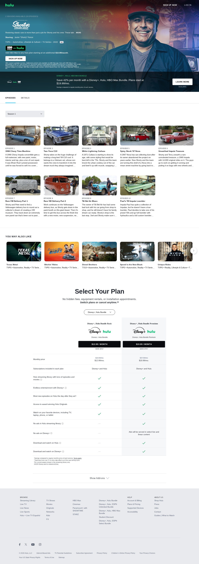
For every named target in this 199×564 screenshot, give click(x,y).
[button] (10, 97)
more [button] (78, 33)
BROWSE (24, 497)
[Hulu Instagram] (40, 544)
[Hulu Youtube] (35, 544)
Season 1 (12, 114)
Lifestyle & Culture (32, 42)
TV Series (47, 42)
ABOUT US (158, 497)
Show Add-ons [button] (97, 478)
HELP (129, 497)
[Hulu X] (28, 544)
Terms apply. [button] (78, 458)
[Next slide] (193, 250)
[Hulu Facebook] (22, 544)
